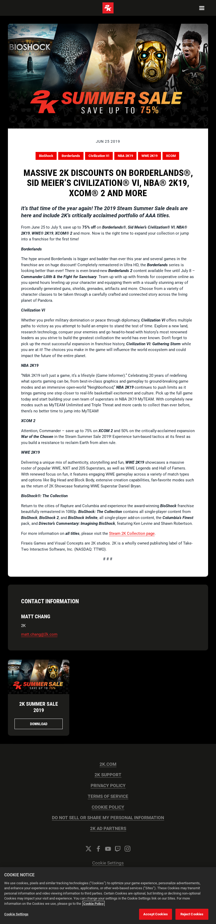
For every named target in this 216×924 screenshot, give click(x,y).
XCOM (171, 156)
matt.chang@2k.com (39, 634)
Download (38, 724)
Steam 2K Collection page (132, 533)
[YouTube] (108, 849)
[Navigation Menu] (201, 7)
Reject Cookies (192, 914)
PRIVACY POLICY (108, 785)
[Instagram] (127, 849)
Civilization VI (99, 156)
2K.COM (108, 764)
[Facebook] (98, 849)
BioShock (46, 156)
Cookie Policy (93, 904)
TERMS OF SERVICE (108, 796)
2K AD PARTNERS (108, 828)
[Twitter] (88, 849)
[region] (108, 895)
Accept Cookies (155, 914)
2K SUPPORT (108, 774)
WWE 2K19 (149, 156)
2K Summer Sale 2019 (38, 707)
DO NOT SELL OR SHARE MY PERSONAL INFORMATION (108, 817)
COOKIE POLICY (108, 807)
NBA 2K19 (125, 156)
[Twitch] (118, 849)
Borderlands (71, 156)
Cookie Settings (108, 863)
